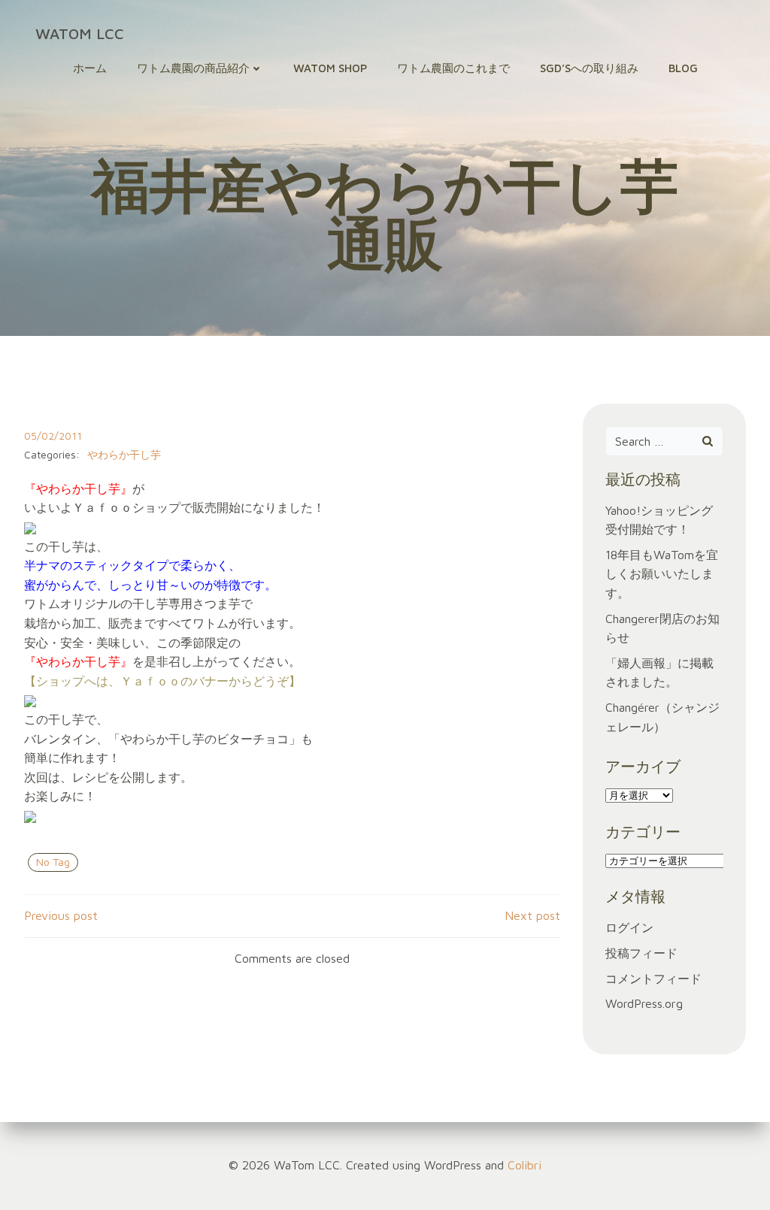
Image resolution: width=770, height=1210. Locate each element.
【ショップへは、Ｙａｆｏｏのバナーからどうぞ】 (162, 681)
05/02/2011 (53, 435)
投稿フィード (641, 953)
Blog (683, 68)
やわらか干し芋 (124, 454)
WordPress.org (644, 1003)
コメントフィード (653, 978)
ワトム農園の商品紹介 (193, 68)
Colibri (524, 1165)
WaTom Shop (330, 68)
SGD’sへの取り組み (589, 68)
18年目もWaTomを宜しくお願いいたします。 (661, 574)
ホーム (90, 68)
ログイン (629, 927)
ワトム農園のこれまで (453, 68)
